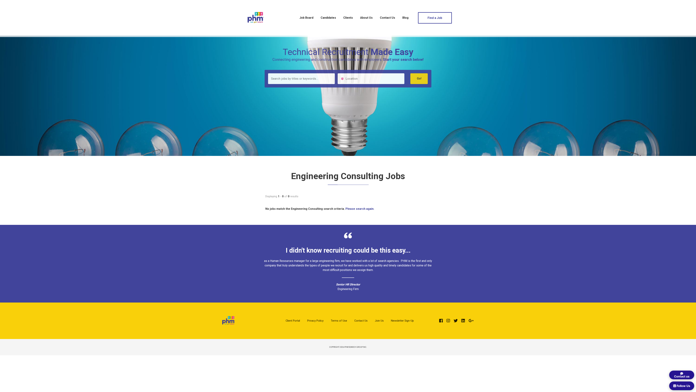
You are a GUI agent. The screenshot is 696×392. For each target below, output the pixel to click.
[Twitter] (456, 320)
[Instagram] (448, 320)
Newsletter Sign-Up (402, 320)
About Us (366, 17)
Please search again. (359, 209)
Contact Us (387, 17)
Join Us (379, 320)
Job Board (306, 17)
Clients (348, 17)
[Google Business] (471, 320)
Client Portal (293, 320)
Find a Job (435, 18)
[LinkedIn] (463, 320)
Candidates (328, 17)
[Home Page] (255, 28)
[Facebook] (441, 320)
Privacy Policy (315, 320)
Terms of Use (339, 320)
